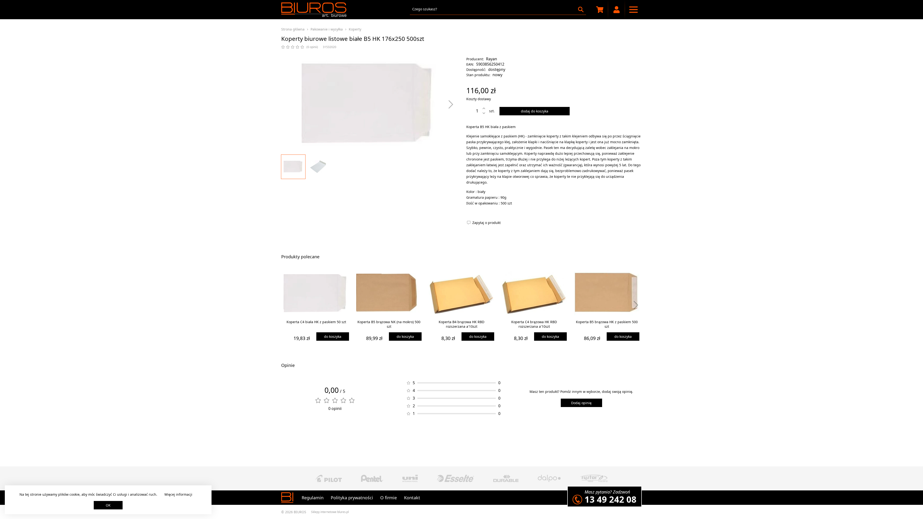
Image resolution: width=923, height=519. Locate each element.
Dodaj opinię (581, 403)
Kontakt (412, 497)
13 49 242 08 (610, 499)
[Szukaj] (581, 9)
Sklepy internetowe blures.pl (330, 512)
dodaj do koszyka (534, 111)
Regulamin (313, 497)
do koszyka (332, 336)
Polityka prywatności (352, 497)
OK (108, 505)
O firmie (388, 497)
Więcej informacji (178, 494)
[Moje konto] (616, 9)
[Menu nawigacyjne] (633, 9)
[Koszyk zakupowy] (599, 9)
